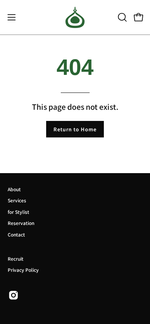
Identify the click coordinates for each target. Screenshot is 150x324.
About (14, 189)
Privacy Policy (23, 269)
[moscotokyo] (75, 17)
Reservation (21, 223)
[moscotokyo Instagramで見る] (13, 295)
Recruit (15, 258)
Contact (16, 234)
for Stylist (18, 211)
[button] (121, 17)
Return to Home (74, 129)
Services (17, 200)
